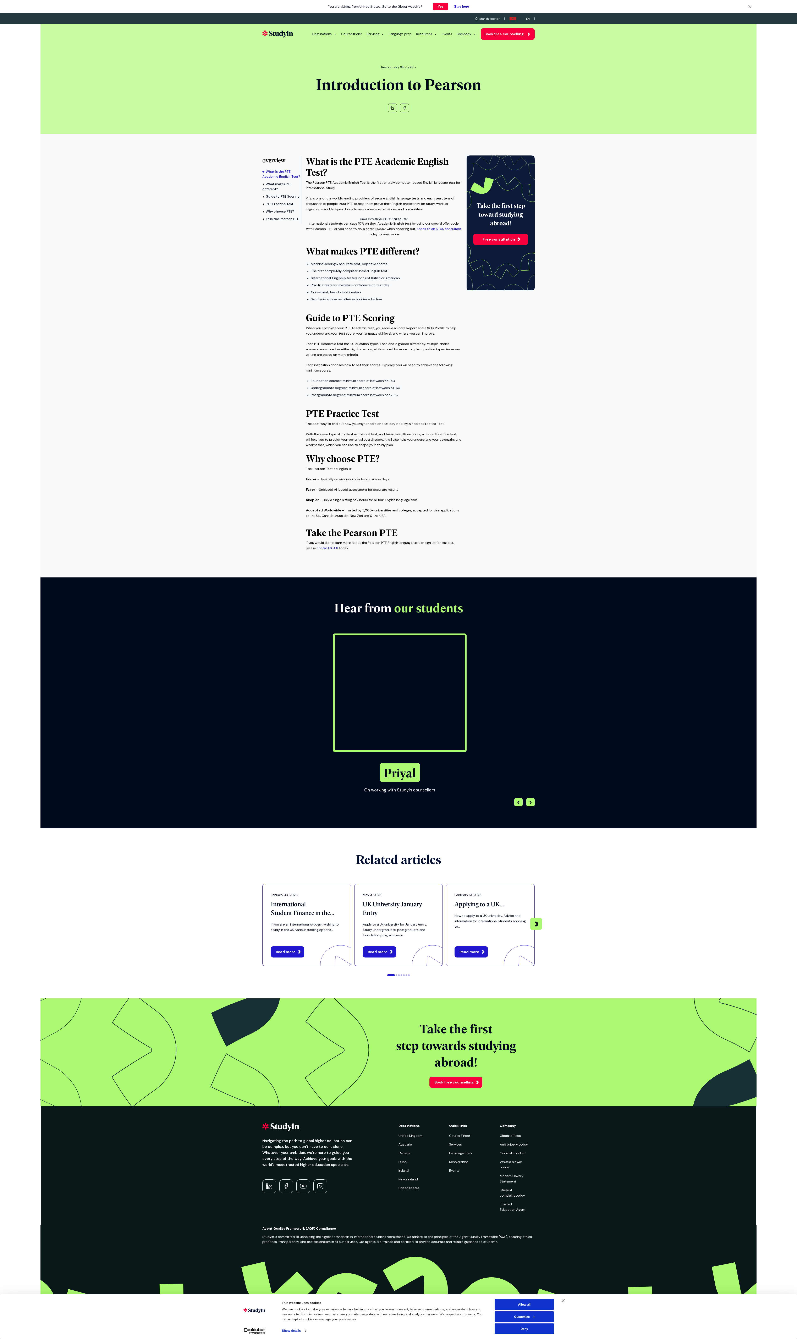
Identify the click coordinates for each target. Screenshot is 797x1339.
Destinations (322, 34)
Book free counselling (504, 34)
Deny (524, 1328)
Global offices (510, 1136)
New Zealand (408, 1179)
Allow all (524, 1304)
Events (447, 34)
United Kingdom (410, 1136)
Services (373, 34)
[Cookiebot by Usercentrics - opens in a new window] (254, 1331)
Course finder (351, 34)
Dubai (402, 1162)
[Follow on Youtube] (303, 1186)
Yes (441, 6)
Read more (286, 951)
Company (464, 34)
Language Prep (460, 1153)
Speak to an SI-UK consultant (439, 229)
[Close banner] (563, 1300)
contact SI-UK (327, 548)
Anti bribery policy (514, 1144)
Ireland (403, 1170)
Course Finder (459, 1136)
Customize (522, 1316)
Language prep (400, 34)
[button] (530, 803)
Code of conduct (513, 1153)
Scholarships (458, 1162)
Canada (404, 1153)
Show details (291, 1330)
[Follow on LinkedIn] (269, 1186)
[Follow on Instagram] (320, 1186)
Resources (424, 34)
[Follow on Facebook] (286, 1186)
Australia (405, 1144)
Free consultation (499, 239)
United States (408, 1188)
